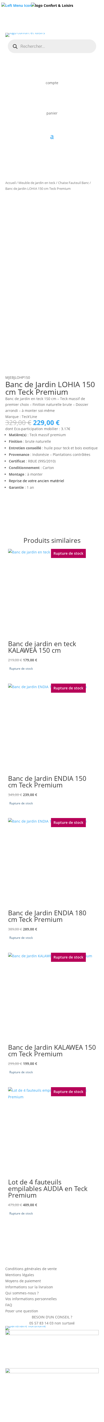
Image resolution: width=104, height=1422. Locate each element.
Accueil (10, 182)
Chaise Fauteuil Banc (73, 182)
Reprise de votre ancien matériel (36, 480)
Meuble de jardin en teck (36, 182)
